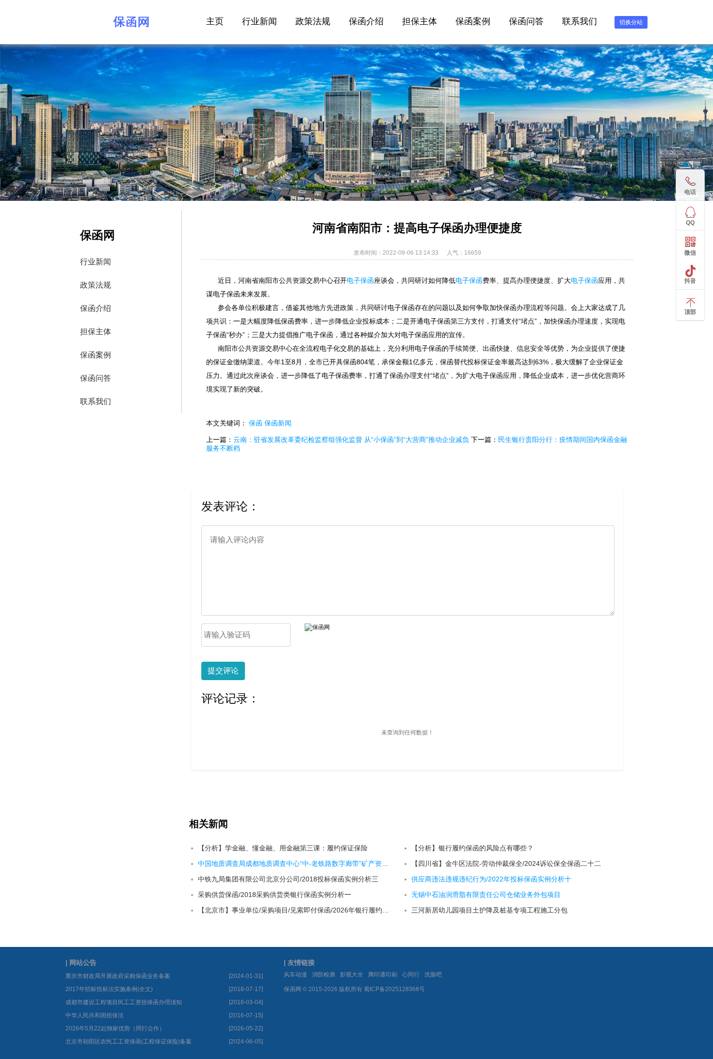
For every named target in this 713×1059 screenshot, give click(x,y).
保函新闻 (278, 423)
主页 (215, 21)
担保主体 (419, 21)
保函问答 (526, 21)
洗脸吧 (433, 974)
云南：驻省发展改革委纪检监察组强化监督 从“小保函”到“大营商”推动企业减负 (351, 439)
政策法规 (312, 21)
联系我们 (579, 21)
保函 (255, 423)
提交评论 (223, 671)
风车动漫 (295, 974)
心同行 (411, 974)
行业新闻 (259, 21)
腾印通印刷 (382, 974)
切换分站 (631, 22)
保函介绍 (366, 21)
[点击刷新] (317, 627)
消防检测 (323, 974)
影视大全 (351, 974)
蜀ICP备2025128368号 (394, 989)
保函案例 (472, 21)
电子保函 (360, 280)
